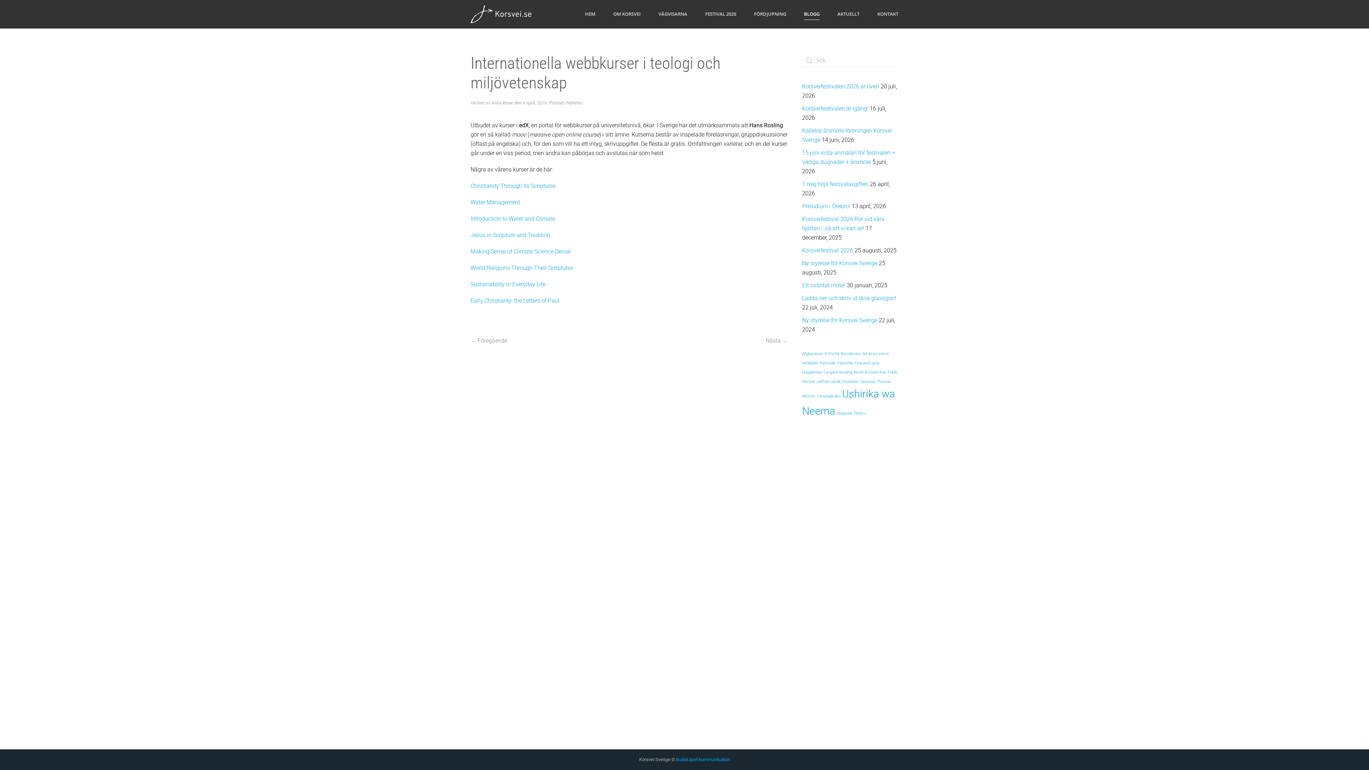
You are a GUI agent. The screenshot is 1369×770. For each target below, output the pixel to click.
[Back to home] (501, 14)
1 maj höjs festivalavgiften (835, 184)
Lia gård (831, 372)
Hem (590, 14)
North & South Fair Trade (876, 372)
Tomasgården (828, 396)
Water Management (495, 202)
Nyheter (574, 103)
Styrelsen (850, 381)
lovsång (845, 372)
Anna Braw (502, 103)
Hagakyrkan (812, 372)
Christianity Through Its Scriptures (513, 186)
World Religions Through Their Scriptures (522, 268)
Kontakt (887, 14)
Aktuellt (848, 14)
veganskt (844, 413)
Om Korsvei (627, 14)
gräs (876, 363)
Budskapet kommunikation (703, 759)
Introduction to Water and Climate (513, 218)
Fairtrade (828, 363)
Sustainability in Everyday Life (508, 284)
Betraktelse (851, 353)
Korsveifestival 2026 (827, 250)
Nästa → (777, 340)
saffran (823, 381)
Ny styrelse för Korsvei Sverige (839, 263)
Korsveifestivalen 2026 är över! (840, 86)
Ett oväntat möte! (823, 285)
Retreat (808, 381)
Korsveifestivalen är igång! (835, 108)
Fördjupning (770, 14)
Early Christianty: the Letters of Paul (515, 300)
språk (836, 381)
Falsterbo (845, 363)
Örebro (860, 413)
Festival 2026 (720, 14)
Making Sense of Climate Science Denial (521, 251)
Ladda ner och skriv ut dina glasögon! (849, 298)
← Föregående (489, 340)
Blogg (812, 14)
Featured (863, 363)
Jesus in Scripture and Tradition (510, 235)
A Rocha (832, 353)
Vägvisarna (672, 14)
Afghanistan (812, 353)
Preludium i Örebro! (826, 206)
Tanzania (867, 381)
